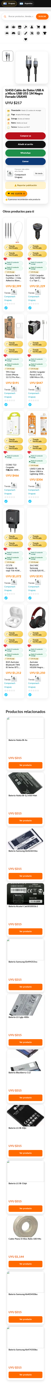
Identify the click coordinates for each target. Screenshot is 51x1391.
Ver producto (25, 765)
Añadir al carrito (25, 144)
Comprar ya (25, 136)
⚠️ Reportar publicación (25, 185)
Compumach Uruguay (9, 298)
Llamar (25, 161)
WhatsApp (25, 153)
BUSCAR (42, 16)
